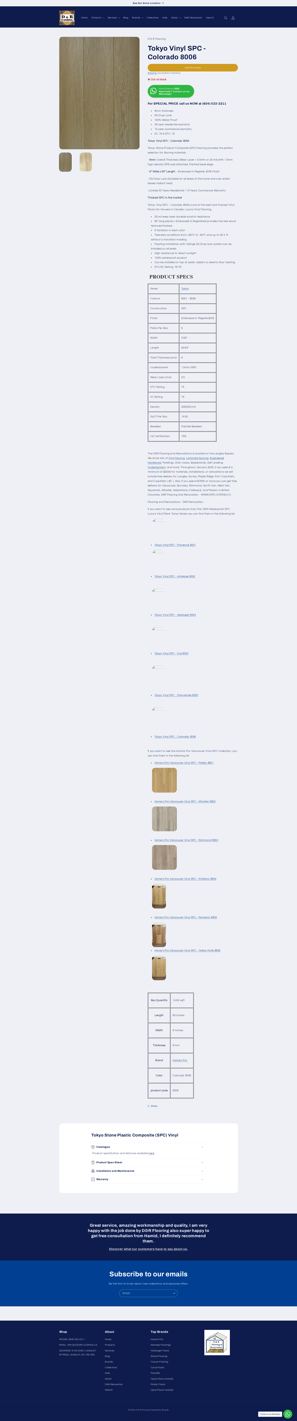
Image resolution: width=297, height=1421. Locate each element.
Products (110, 1345)
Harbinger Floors (160, 1350)
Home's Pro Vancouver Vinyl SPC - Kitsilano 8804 (185, 878)
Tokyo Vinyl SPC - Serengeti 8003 (175, 614)
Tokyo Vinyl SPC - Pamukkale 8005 (176, 695)
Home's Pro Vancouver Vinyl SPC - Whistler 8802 (185, 801)
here (151, 1153)
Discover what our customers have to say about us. (148, 1249)
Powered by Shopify (159, 1410)
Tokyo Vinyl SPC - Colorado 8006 (175, 736)
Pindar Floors (158, 1384)
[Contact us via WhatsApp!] (287, 1414)
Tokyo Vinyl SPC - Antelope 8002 (175, 576)
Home (108, 1339)
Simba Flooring (159, 1356)
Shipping (152, 73)
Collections (111, 1367)
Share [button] (154, 1106)
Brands (109, 1362)
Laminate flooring (197, 458)
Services (109, 1350)
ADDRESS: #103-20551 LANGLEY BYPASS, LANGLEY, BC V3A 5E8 (77, 1352)
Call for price (193, 67)
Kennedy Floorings (161, 1345)
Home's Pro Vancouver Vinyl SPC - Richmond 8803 (186, 840)
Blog (107, 1356)
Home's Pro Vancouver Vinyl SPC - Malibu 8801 (184, 762)
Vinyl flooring (176, 458)
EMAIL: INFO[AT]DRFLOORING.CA (78, 1345)
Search (109, 1390)
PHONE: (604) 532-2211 (72, 1339)
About (108, 1379)
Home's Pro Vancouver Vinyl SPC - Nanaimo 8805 (186, 917)
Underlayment (157, 467)
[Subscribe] (174, 1293)
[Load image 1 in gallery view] (65, 162)
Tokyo (185, 288)
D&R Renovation (114, 1384)
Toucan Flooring (159, 1362)
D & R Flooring (142, 1410)
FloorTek (155, 1373)
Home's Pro (180, 1060)
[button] (97, 17)
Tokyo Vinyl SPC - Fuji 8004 (171, 653)
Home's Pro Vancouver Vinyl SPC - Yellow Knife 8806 (188, 950)
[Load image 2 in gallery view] (86, 162)
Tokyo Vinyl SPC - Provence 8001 (175, 544)
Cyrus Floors (157, 1367)
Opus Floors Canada (162, 1379)
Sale (107, 1373)
